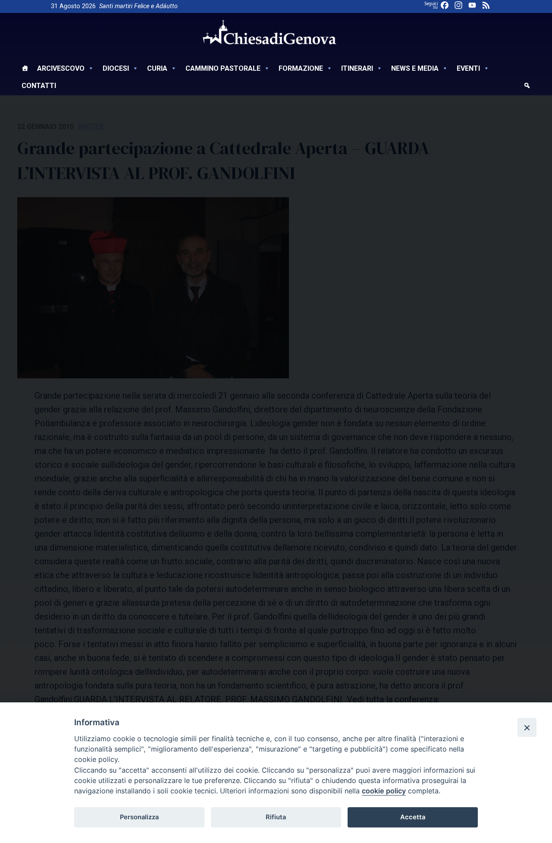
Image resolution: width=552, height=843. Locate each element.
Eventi (468, 68)
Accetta (412, 817)
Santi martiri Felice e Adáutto (138, 6)
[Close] (527, 727)
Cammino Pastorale (222, 68)
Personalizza (139, 817)
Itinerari (357, 68)
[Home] (25, 69)
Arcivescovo (61, 68)
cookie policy (384, 790)
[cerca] (527, 86)
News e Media (415, 68)
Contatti (39, 86)
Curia (157, 68)
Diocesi (116, 68)
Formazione (301, 68)
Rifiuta (276, 817)
